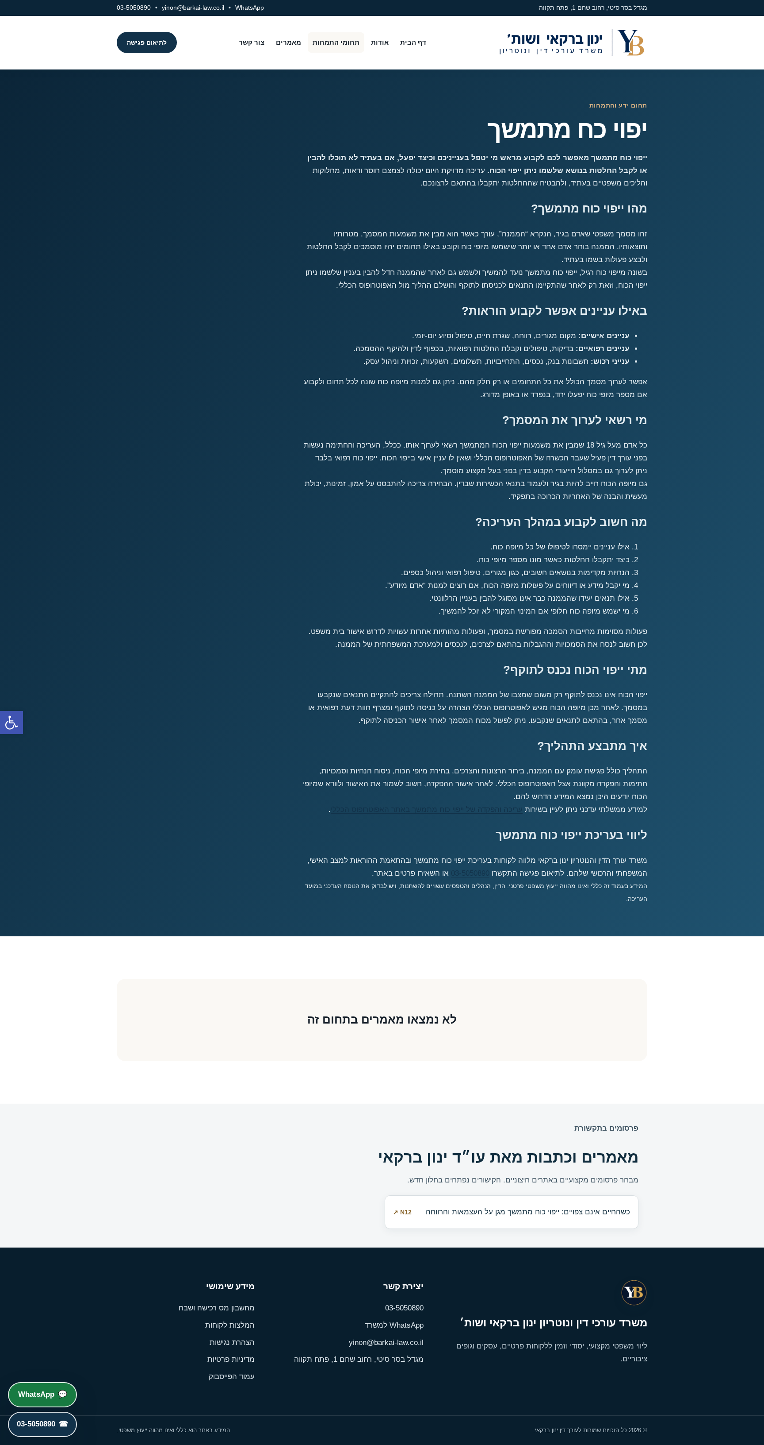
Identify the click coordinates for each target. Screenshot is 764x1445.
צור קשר (251, 42)
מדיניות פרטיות (231, 1359)
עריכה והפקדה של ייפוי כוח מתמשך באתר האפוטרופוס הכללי (427, 809)
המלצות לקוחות (230, 1325)
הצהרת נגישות (232, 1342)
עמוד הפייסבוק (232, 1376)
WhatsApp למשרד (394, 1325)
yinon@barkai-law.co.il (193, 7)
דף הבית (413, 42)
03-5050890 (134, 7)
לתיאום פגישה (147, 42)
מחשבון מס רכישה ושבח (217, 1308)
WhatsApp (249, 7)
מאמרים (288, 42)
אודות (380, 42)
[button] (11, 722)
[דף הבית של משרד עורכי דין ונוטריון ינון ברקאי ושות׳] (567, 42)
